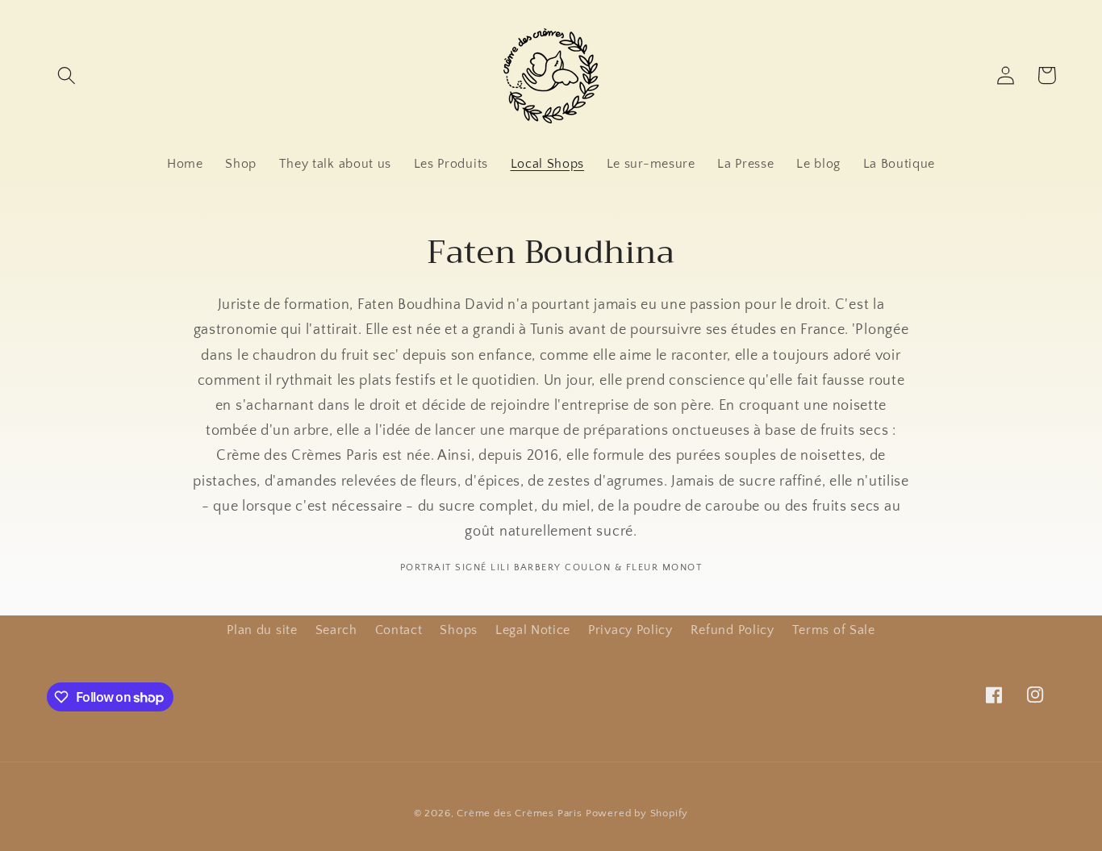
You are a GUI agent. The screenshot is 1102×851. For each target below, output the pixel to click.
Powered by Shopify (637, 813)
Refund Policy (732, 630)
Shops (458, 630)
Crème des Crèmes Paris (519, 813)
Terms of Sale (833, 630)
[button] (67, 75)
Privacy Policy (630, 630)
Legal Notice (532, 630)
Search (336, 630)
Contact (399, 630)
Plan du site (262, 630)
